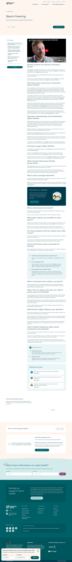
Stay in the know (34, 201)
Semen (28, 182)
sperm (32, 93)
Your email (35, 471)
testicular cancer (34, 150)
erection (49, 158)
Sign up (34, 557)
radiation (36, 105)
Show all (15, 67)
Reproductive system (37, 351)
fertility (39, 90)
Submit (62, 473)
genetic (46, 141)
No (62, 428)
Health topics (10, 11)
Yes (58, 428)
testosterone (46, 154)
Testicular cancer (36, 356)
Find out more (26, 530)
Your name (8, 471)
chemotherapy (43, 105)
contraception (48, 113)
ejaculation (57, 158)
